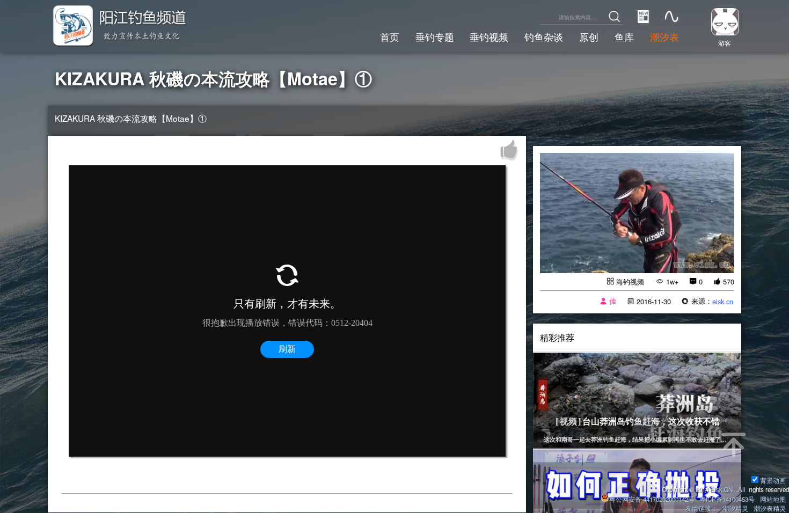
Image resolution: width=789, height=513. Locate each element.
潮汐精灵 (735, 508)
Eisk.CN (721, 489)
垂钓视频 (489, 36)
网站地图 (773, 499)
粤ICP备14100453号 (727, 499)
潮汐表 (664, 36)
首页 (389, 36)
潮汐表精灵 (770, 508)
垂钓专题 (434, 36)
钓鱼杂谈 (543, 36)
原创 (588, 36)
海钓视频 (630, 281)
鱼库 (624, 36)
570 (728, 281)
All (742, 489)
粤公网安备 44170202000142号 (652, 499)
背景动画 (773, 480)
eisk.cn (722, 301)
